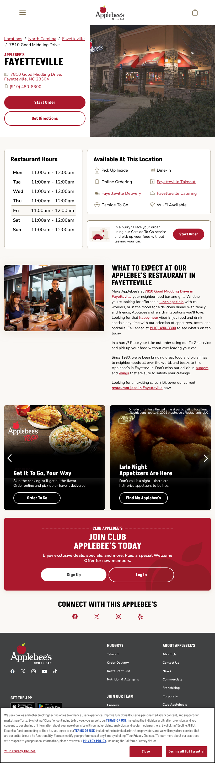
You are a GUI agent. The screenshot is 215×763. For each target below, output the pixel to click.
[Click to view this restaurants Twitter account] (96, 616)
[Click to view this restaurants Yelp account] (140, 616)
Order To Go (37, 498)
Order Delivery (118, 663)
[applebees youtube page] (44, 671)
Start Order (44, 102)
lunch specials (171, 301)
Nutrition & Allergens (123, 679)
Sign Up (74, 575)
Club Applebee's (175, 704)
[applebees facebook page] (12, 671)
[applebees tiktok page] (55, 671)
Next (206, 458)
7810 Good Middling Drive (34, 45)
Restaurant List (118, 671)
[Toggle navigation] (22, 12)
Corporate (170, 696)
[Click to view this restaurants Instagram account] (118, 616)
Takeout (113, 654)
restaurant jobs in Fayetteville (137, 387)
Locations (13, 38)
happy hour (148, 317)
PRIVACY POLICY (94, 741)
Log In (141, 575)
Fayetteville (73, 38)
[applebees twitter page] (23, 671)
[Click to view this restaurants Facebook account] (75, 616)
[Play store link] (49, 706)
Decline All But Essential (187, 751)
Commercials (172, 679)
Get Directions (45, 118)
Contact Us (171, 663)
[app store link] (22, 706)
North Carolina (42, 38)
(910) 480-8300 (25, 86)
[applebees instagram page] (33, 671)
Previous (9, 458)
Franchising (171, 688)
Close (146, 751)
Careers (113, 705)
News (167, 671)
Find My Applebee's (143, 498)
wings (124, 373)
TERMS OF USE (116, 720)
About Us (169, 654)
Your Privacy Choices (20, 751)
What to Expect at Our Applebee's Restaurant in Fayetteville (154, 276)
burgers (202, 367)
